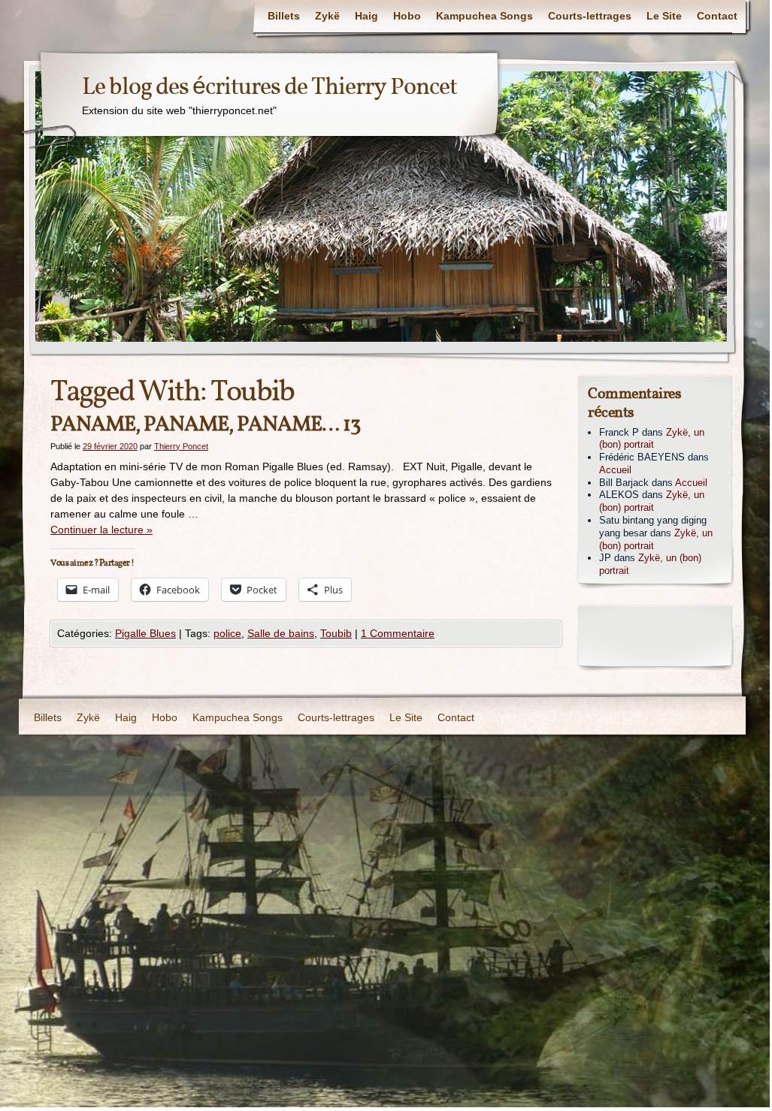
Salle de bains (280, 633)
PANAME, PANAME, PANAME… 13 (205, 424)
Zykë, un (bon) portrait (651, 439)
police (227, 633)
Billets (284, 16)
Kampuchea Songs (484, 16)
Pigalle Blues (145, 633)
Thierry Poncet (181, 446)
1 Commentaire (397, 633)
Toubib (336, 633)
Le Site (664, 16)
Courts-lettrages (589, 16)
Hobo (407, 16)
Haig (366, 16)
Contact (717, 16)
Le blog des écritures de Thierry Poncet (269, 87)
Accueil (615, 469)
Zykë (327, 16)
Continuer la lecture (101, 530)
